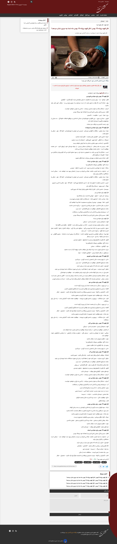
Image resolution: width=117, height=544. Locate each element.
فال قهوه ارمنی (87, 462)
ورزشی (65, 15)
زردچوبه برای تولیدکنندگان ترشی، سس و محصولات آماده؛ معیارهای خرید (34, 29)
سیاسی (93, 15)
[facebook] (100, 467)
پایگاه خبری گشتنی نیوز (71, 533)
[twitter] (103, 467)
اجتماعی (71, 15)
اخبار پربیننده (41, 20)
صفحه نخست (103, 15)
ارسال (79, 514)
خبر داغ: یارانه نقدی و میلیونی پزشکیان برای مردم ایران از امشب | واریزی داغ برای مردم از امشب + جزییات (77, 87)
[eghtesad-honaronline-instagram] (13, 531)
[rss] (15, 2)
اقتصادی (76, 15)
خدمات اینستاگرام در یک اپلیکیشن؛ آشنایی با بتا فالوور (35, 24)
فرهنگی (82, 15)
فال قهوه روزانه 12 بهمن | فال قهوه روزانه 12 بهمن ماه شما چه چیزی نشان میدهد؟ (86, 483)
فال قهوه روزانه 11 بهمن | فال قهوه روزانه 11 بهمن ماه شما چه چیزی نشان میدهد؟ (86, 486)
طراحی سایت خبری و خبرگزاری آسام (56, 541)
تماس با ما (101, 2)
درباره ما (107, 2)
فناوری (61, 15)
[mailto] (55, 78)
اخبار (97, 15)
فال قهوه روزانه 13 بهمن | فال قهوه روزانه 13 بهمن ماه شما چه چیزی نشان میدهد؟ (86, 480)
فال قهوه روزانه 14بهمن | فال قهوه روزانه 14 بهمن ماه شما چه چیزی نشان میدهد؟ (87, 477)
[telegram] (10, 531)
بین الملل (87, 15)
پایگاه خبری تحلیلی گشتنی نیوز (100, 81)
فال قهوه (101, 93)
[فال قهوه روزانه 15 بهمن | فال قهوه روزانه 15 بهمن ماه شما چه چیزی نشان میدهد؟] (107, 467)
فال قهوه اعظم (78, 462)
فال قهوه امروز (96, 462)
